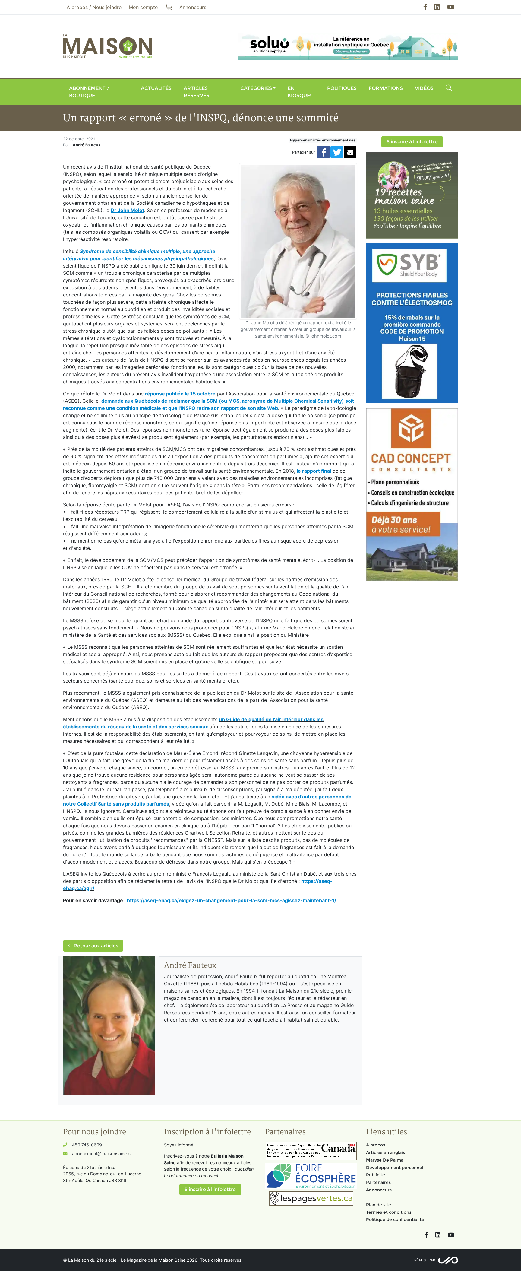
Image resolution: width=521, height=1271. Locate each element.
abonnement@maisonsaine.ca (102, 1153)
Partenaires (378, 1182)
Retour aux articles (95, 946)
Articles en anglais (385, 1152)
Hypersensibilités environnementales (322, 140)
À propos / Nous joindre (94, 7)
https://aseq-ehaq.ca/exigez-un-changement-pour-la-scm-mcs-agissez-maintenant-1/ (231, 900)
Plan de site (378, 1204)
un (222, 719)
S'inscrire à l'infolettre (412, 141)
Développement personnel (394, 1167)
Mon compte (143, 7)
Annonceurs (379, 1190)
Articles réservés (196, 91)
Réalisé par (424, 1260)
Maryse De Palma (384, 1160)
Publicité (375, 1174)
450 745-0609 (87, 1144)
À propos (375, 1145)
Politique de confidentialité (395, 1219)
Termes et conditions (388, 1212)
